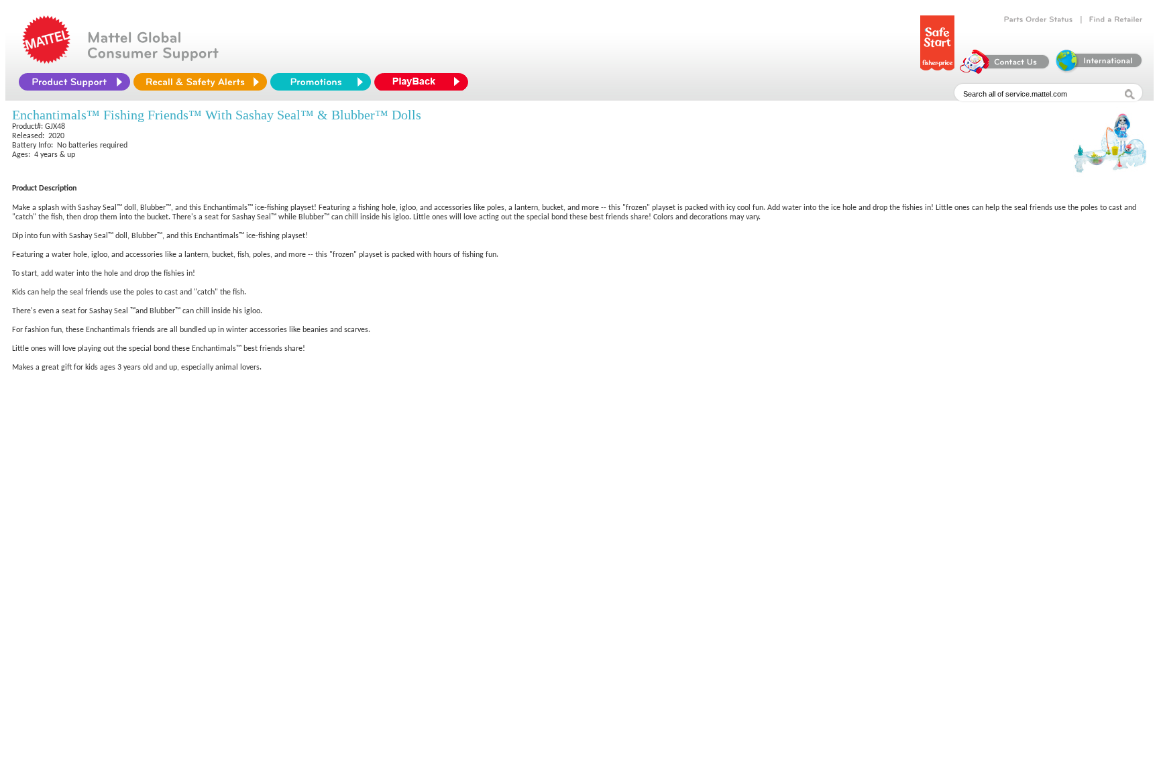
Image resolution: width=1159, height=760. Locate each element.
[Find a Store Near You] (1116, 19)
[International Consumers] (1098, 70)
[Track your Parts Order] (1038, 19)
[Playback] (424, 82)
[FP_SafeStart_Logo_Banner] (937, 70)
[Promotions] (320, 82)
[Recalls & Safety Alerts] (200, 82)
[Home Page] (46, 60)
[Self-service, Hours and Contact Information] (1005, 70)
